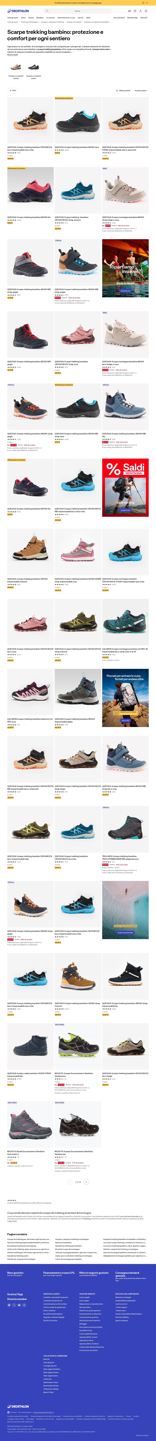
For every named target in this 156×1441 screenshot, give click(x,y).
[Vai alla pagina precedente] (69, 1182)
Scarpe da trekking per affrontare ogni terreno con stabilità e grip (34, 1239)
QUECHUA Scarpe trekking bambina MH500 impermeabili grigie (75, 720)
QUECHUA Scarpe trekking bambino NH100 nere (77, 147)
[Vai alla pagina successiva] (86, 1182)
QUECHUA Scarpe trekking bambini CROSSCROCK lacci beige (125, 1074)
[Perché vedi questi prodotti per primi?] (117, 90)
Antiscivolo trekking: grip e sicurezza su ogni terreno (29, 1249)
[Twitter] (14, 1305)
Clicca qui (125, 720)
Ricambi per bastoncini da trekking (21, 1246)
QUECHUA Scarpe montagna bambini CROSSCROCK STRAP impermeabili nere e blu (123, 580)
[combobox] (142, 90)
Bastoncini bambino (63, 1243)
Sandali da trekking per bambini (68, 1246)
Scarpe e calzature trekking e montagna (72, 1239)
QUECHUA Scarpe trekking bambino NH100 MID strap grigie (29, 290)
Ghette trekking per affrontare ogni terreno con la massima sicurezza (36, 1252)
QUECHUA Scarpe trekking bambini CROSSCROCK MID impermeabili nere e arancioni (30, 787)
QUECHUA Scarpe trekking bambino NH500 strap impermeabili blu (125, 1004)
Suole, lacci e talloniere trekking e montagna (73, 1256)
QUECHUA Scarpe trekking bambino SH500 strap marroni (77, 1004)
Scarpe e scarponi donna (16, 77)
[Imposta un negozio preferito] (129, 11)
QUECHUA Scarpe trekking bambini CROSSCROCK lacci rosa (30, 650)
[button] (136, 229)
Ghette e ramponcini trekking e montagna (120, 1249)
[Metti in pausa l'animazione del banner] (143, 3)
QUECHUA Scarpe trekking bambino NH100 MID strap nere (77, 435)
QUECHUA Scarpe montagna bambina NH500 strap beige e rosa (123, 218)
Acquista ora (125, 291)
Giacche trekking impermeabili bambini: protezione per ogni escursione (36, 1243)
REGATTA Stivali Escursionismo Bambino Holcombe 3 (26, 1152)
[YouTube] (19, 1305)
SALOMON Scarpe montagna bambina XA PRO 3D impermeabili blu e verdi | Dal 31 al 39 (125, 650)
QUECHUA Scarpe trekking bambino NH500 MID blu (124, 435)
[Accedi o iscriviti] (140, 11)
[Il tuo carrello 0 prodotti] (146, 11)
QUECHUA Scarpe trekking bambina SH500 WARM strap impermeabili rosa (78, 580)
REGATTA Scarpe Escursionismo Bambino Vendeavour (74, 1074)
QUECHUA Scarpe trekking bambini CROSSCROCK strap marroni (78, 650)
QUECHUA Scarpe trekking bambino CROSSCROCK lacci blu (71, 857)
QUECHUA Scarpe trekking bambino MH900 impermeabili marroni (27, 580)
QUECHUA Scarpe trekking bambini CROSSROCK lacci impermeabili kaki (30, 857)
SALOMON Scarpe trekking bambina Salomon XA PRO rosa (30, 720)
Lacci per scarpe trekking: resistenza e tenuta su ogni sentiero (129, 1243)
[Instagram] (24, 1305)
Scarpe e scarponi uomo (33, 77)
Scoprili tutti (125, 510)
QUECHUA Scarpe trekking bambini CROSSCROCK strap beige (78, 787)
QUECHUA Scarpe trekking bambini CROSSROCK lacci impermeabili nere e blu (30, 148)
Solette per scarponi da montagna (21, 1259)
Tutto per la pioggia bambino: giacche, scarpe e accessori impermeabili (84, 1252)
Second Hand (119, 18)
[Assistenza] (135, 11)
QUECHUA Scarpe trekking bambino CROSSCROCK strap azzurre (72, 218)
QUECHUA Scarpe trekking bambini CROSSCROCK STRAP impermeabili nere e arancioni (125, 148)
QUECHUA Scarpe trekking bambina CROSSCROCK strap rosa (71, 362)
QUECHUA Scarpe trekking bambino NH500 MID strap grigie (77, 290)
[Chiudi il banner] (147, 3)
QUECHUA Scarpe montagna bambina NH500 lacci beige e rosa (123, 362)
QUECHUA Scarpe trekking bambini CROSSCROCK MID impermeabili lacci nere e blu (78, 510)
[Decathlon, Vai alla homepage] (18, 11)
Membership (132, 18)
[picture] (30, 120)
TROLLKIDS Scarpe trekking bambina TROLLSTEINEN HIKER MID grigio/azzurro (120, 857)
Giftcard (143, 18)
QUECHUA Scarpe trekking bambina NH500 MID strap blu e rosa (124, 787)
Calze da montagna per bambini (68, 1259)
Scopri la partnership (125, 933)
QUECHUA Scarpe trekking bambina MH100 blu (28, 217)
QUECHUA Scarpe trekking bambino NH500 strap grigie (30, 435)
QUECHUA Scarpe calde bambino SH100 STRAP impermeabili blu (29, 1074)
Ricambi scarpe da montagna (67, 1249)
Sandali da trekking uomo (17, 1256)
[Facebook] (9, 1305)
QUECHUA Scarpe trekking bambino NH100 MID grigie (29, 362)
